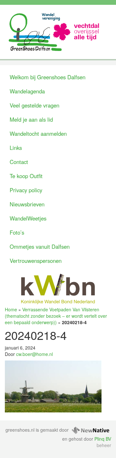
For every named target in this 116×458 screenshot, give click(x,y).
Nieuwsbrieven (27, 204)
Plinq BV (102, 439)
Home (11, 309)
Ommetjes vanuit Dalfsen (40, 246)
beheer (104, 445)
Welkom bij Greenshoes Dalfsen (47, 77)
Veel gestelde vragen (34, 105)
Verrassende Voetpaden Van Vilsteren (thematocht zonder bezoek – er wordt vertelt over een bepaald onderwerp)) (56, 315)
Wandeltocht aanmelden (38, 133)
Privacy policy (26, 190)
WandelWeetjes (28, 218)
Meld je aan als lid (31, 119)
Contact (19, 162)
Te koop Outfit (26, 176)
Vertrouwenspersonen (36, 260)
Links (16, 147)
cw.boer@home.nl (34, 354)
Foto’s (17, 232)
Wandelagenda (27, 91)
